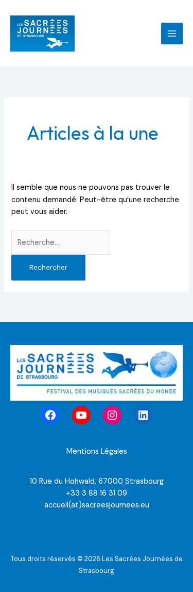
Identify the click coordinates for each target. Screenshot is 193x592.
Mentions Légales (96, 451)
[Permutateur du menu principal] (172, 33)
